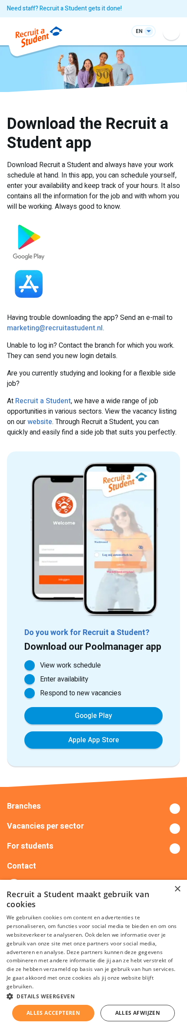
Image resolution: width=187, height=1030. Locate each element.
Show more (93, 808)
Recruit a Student (43, 401)
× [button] (177, 889)
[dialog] (93, 955)
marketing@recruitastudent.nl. (55, 328)
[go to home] (39, 38)
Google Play (93, 716)
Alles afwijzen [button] (137, 1013)
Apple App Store (93, 740)
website (39, 422)
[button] (93, 996)
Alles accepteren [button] (53, 1013)
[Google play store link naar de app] (93, 240)
